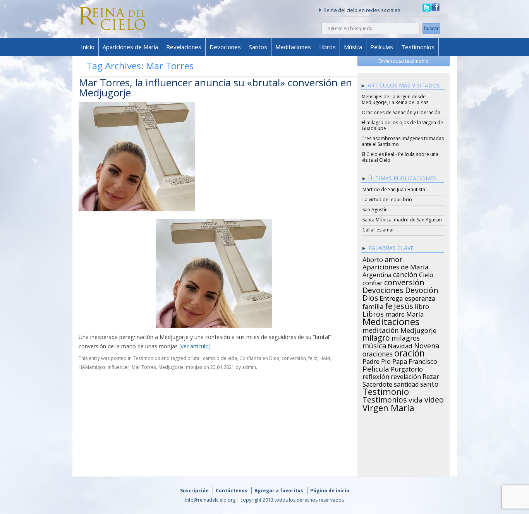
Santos (258, 47)
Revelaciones (183, 47)
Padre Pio (376, 360)
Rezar (431, 375)
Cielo (426, 274)
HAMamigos (92, 367)
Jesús (403, 305)
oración (409, 352)
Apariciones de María (130, 47)
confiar (372, 282)
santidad (406, 383)
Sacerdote (377, 383)
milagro (376, 337)
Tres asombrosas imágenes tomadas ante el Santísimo (403, 141)
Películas (381, 47)
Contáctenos (231, 490)
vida (416, 399)
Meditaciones (293, 47)
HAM (324, 358)
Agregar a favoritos (278, 490)
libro (422, 305)
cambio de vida (220, 358)
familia (372, 305)
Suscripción (194, 490)
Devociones (225, 47)
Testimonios (418, 47)
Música (353, 47)
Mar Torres (144, 367)
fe (388, 305)
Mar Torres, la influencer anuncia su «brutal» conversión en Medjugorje (215, 87)
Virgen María (388, 406)
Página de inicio (329, 490)
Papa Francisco (414, 360)
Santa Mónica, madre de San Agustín (402, 219)
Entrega (391, 297)
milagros (406, 337)
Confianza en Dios (259, 358)
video (434, 399)
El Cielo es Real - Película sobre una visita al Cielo (400, 157)
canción (405, 273)
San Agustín (375, 209)
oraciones (377, 353)
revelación (406, 375)
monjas (194, 367)
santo (429, 383)
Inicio (87, 47)
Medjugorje (171, 367)
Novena (426, 344)
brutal (194, 358)
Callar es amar (378, 229)
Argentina (377, 274)
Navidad (400, 345)
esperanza (420, 297)
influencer (118, 367)
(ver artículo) (195, 346)
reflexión (375, 375)
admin (249, 367)
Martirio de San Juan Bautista (393, 189)
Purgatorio (407, 368)
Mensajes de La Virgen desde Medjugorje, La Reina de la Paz (395, 99)
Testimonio (385, 390)
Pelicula (375, 368)
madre (395, 313)
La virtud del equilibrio (387, 199)
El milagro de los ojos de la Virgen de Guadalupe (402, 125)
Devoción (421, 289)
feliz (312, 358)
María (415, 313)
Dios (370, 297)
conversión (294, 358)
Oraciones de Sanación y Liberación (401, 112)
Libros (327, 47)
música (374, 344)
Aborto (372, 258)
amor (393, 258)
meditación (380, 329)
